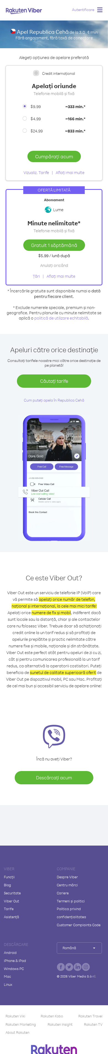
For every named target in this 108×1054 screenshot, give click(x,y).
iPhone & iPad (15, 960)
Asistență (11, 917)
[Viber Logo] (24, 11)
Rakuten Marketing (21, 1024)
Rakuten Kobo (52, 1016)
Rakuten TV (93, 1024)
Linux (8, 984)
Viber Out (11, 901)
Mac (7, 976)
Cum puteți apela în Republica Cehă (54, 400)
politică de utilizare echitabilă (61, 318)
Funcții (9, 877)
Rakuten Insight (60, 1024)
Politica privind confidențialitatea (71, 913)
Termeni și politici (71, 901)
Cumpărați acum (54, 156)
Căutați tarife (54, 381)
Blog (7, 885)
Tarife (9, 909)
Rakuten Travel (90, 1016)
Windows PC (14, 968)
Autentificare (83, 9)
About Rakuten (17, 1032)
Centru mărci (67, 885)
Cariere (63, 893)
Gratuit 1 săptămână (54, 245)
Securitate (12, 893)
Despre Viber (67, 877)
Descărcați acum (54, 777)
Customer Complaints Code (79, 925)
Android (10, 952)
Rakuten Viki (15, 1016)
